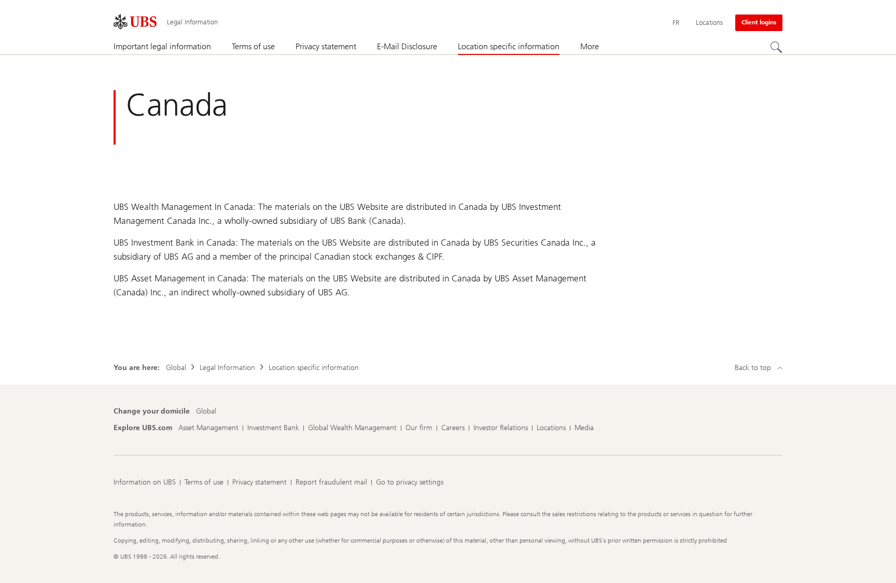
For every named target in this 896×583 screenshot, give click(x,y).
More (589, 46)
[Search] (776, 47)
